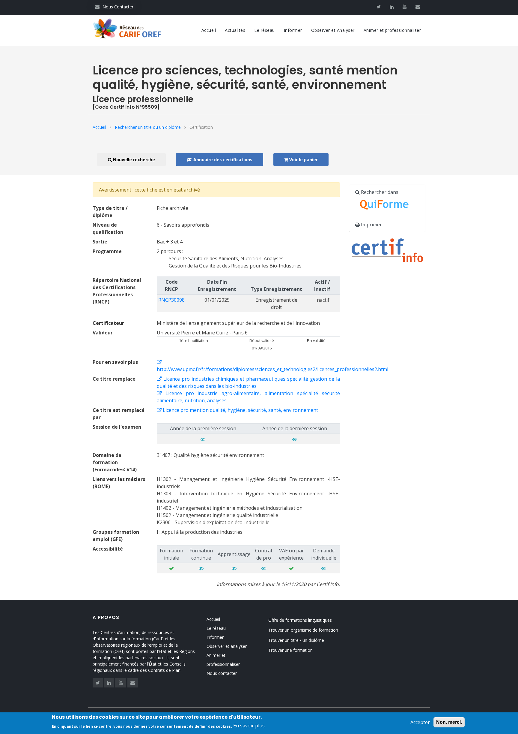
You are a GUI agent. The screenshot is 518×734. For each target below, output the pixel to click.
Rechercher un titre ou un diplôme (148, 127)
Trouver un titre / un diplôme (296, 640)
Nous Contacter (114, 7)
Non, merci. (449, 722)
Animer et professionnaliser (392, 30)
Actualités (235, 30)
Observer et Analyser (333, 30)
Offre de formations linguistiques (300, 620)
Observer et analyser (227, 646)
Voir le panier (303, 159)
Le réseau (264, 30)
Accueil (208, 30)
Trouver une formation (290, 650)
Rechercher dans (379, 192)
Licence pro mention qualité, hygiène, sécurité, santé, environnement (240, 410)
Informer (293, 30)
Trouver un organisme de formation (303, 630)
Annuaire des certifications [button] (222, 159)
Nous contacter (222, 673)
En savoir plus (249, 725)
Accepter (420, 722)
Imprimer (371, 224)
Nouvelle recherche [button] (133, 159)
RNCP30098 (171, 300)
